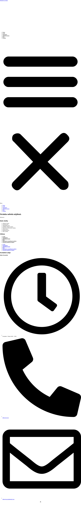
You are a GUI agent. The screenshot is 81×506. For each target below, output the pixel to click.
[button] (40, 122)
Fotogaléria (5, 34)
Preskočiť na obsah (4, 0)
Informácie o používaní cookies (9, 249)
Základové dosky (6, 35)
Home (4, 32)
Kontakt (4, 38)
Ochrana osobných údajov (8, 242)
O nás (4, 33)
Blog (3, 36)
